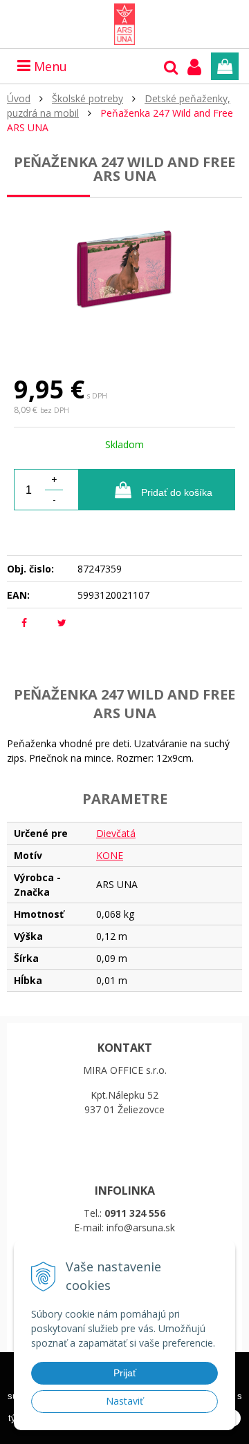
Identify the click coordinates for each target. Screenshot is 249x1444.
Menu (48, 66)
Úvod (18, 98)
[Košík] (225, 66)
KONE (109, 855)
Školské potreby (87, 98)
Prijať (124, 1372)
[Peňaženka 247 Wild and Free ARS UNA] (124, 273)
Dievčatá (116, 833)
